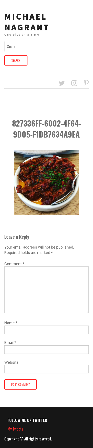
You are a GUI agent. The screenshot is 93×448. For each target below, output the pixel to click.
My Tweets (15, 429)
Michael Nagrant (27, 22)
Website (11, 362)
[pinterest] (86, 83)
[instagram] (74, 83)
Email (10, 342)
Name (10, 323)
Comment (14, 264)
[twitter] (61, 83)
